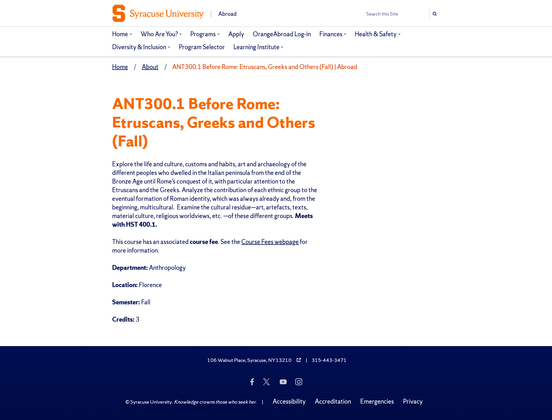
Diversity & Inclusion (139, 47)
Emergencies (377, 401)
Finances (330, 34)
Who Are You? (159, 34)
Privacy (413, 401)
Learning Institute (256, 47)
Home (120, 34)
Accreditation (333, 401)
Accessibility (289, 401)
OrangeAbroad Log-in (282, 34)
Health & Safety (375, 34)
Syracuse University (151, 401)
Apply (236, 34)
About (150, 67)
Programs (203, 34)
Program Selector (202, 47)
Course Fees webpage (270, 242)
